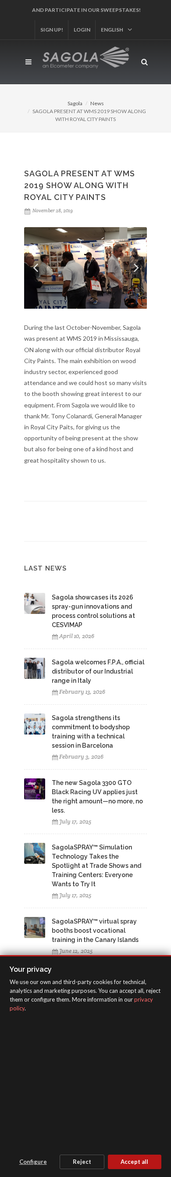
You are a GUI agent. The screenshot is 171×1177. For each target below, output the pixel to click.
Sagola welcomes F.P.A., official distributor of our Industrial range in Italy (98, 671)
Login (82, 29)
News (97, 103)
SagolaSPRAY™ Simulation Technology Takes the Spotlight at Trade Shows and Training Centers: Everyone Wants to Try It (96, 866)
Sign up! (51, 29)
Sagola (75, 103)
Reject (82, 1161)
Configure (33, 1161)
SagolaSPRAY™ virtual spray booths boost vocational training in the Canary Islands (95, 930)
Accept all (134, 1161)
